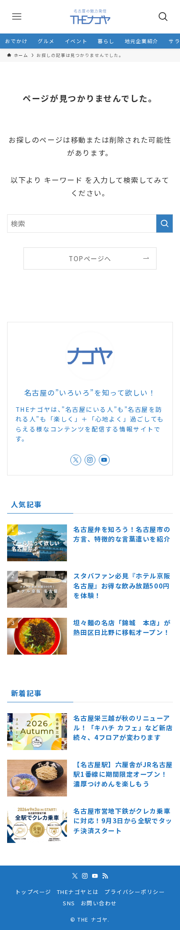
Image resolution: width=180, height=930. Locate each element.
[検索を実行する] (164, 223)
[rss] (105, 876)
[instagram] (90, 460)
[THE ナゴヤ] (90, 16)
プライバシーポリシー (134, 892)
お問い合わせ (99, 903)
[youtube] (104, 460)
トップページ (33, 892)
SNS (69, 903)
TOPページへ (90, 258)
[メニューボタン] (16, 16)
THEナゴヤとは (78, 892)
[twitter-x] (75, 460)
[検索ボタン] (163, 16)
